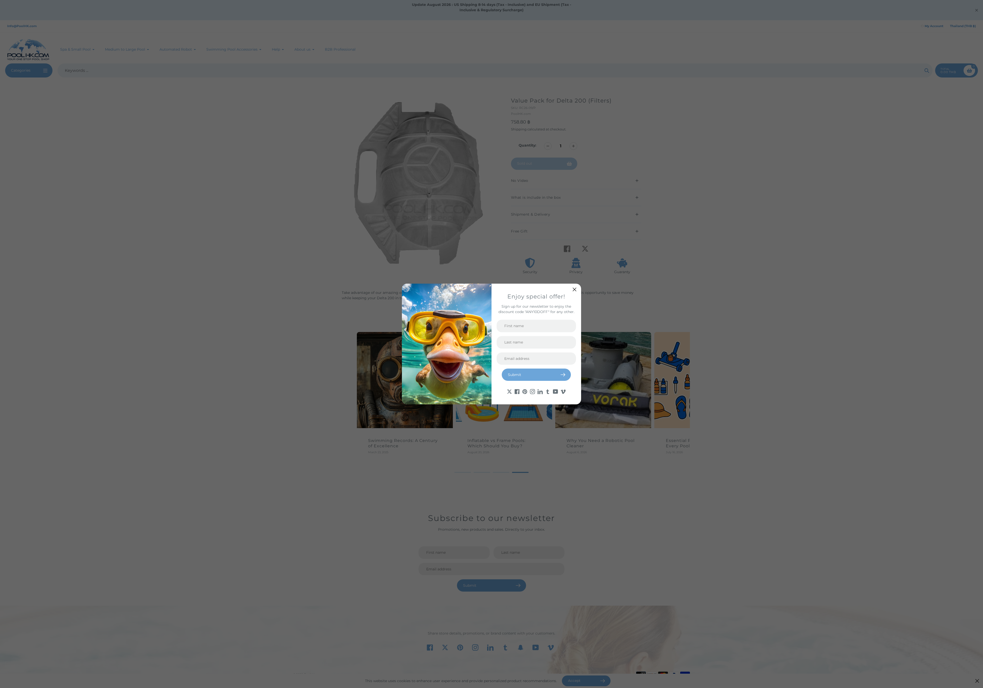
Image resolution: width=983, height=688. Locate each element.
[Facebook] (517, 391)
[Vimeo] (563, 391)
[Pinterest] (524, 391)
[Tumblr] (547, 391)
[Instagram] (532, 391)
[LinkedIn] (540, 391)
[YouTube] (555, 391)
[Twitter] (509, 391)
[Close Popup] (574, 289)
